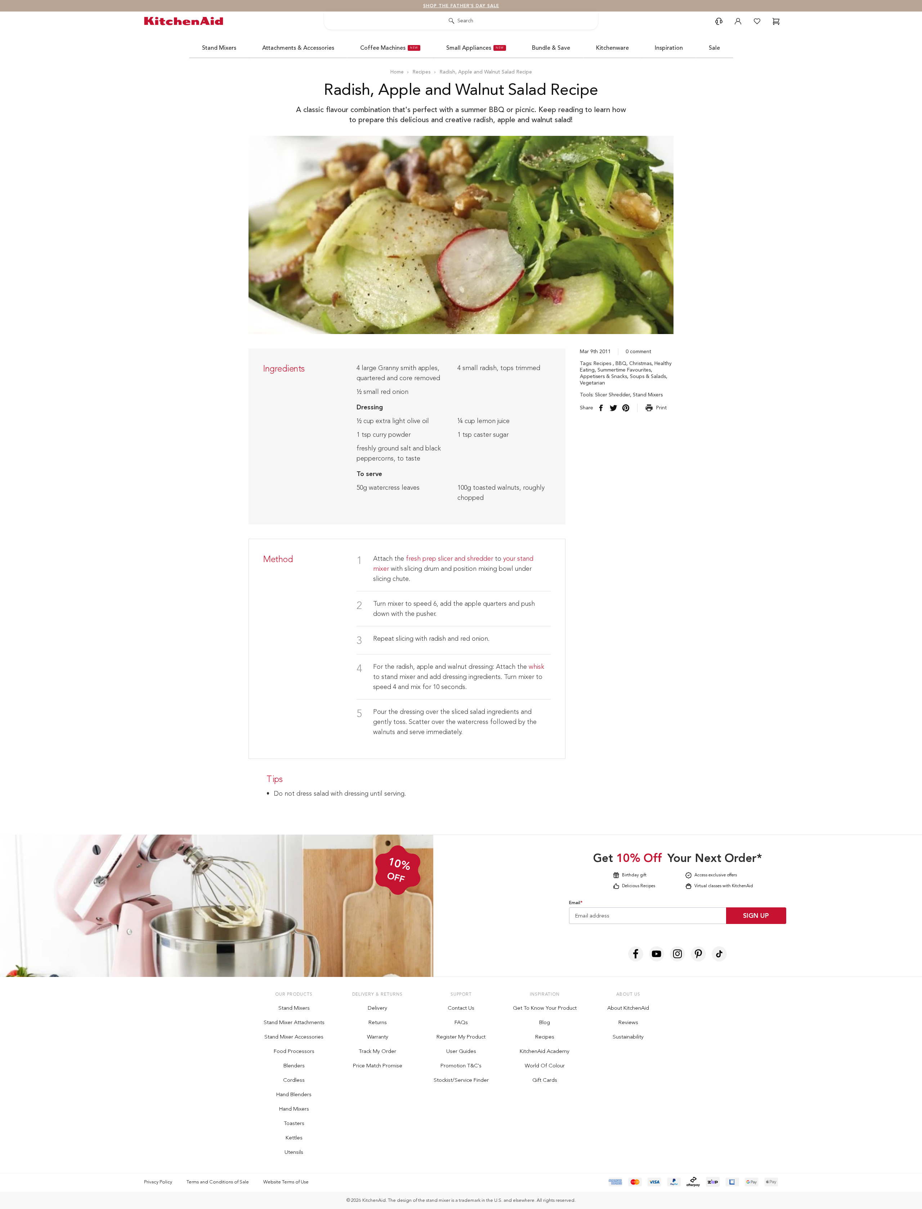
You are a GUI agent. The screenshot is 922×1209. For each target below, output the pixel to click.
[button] (623, 503)
